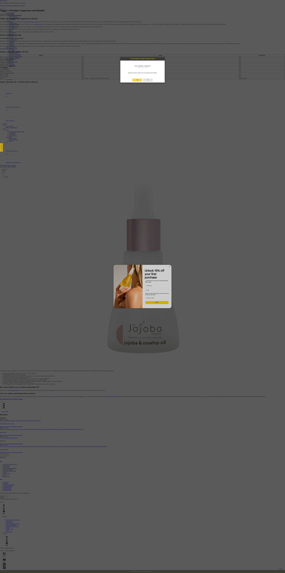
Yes (137, 80)
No (148, 80)
